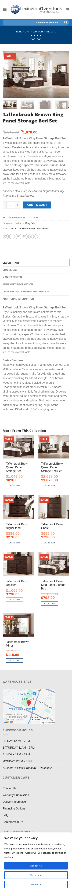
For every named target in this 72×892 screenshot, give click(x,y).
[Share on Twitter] (18, 236)
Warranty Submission (16, 795)
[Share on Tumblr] (37, 236)
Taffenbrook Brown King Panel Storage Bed (53, 585)
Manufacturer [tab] (12, 277)
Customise (36, 875)
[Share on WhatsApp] (6, 236)
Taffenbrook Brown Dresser (17, 583)
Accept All (36, 865)
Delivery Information (15, 801)
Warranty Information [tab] (18, 284)
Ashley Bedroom (27, 228)
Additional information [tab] (18, 299)
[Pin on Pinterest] (31, 236)
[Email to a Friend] (25, 236)
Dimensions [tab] (10, 270)
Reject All (36, 884)
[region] (36, 862)
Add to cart (37, 204)
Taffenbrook (43, 228)
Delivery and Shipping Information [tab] (26, 291)
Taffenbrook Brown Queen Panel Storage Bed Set (52, 467)
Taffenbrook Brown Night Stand (17, 526)
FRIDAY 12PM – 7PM (16, 741)
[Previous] (8, 74)
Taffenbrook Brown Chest (52, 526)
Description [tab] (11, 263)
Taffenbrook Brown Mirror (17, 643)
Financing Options (14, 808)
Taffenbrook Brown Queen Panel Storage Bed (17, 467)
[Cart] (67, 9)
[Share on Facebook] (12, 236)
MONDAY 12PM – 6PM (17, 761)
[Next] (63, 74)
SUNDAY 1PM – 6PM (16, 754)
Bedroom (38, 32)
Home (19, 32)
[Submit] (66, 22)
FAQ (5, 815)
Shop (27, 32)
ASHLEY (13, 228)
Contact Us (9, 788)
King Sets (51, 32)
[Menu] (5, 9)
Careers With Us (13, 821)
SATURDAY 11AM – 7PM (19, 747)
